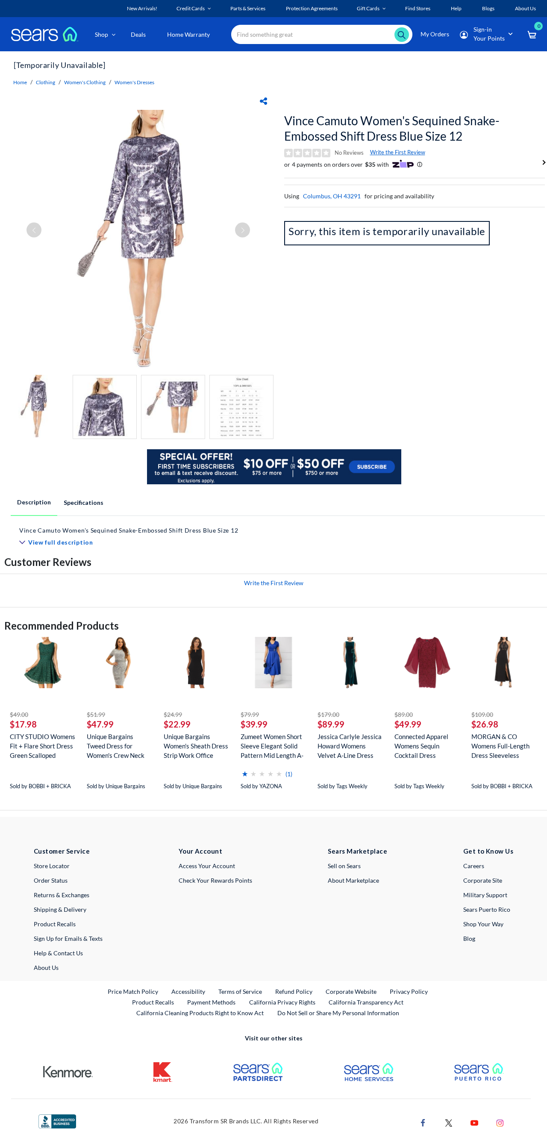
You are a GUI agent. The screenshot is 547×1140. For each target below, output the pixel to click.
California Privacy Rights (282, 1002)
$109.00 (482, 714)
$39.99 (254, 724)
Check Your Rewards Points (215, 880)
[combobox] (321, 34)
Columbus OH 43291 (332, 196)
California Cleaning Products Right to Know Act (200, 1012)
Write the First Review (397, 152)
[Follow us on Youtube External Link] (474, 1121)
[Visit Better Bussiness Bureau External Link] (57, 1120)
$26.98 (484, 724)
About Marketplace (353, 880)
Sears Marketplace (357, 851)
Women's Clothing (85, 82)
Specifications (83, 502)
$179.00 (328, 714)
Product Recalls (55, 924)
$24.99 (173, 714)
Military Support (485, 894)
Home (20, 82)
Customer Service (62, 851)
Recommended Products (61, 625)
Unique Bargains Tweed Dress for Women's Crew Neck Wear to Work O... (115, 746)
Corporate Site (482, 880)
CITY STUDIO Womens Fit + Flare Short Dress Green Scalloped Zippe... (42, 746)
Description (34, 502)
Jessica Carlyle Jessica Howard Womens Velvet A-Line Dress (350, 746)
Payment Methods (211, 1002)
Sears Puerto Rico (486, 909)
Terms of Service (240, 991)
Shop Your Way (483, 924)
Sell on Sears (344, 865)
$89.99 (331, 724)
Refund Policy (293, 991)
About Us (46, 967)
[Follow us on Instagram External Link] (500, 1121)
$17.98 (23, 724)
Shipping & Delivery (60, 909)
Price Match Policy (133, 991)
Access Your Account (207, 865)
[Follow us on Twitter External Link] (448, 1121)
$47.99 (100, 724)
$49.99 (407, 724)
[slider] (262, 770)
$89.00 (403, 714)
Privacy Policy (409, 991)
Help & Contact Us (58, 953)
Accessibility (188, 991)
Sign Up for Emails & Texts (68, 938)
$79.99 (250, 714)
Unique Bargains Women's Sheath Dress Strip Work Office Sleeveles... (196, 746)
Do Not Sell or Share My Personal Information (338, 1012)
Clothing (45, 82)
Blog (469, 938)
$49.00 (19, 714)
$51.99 (96, 714)
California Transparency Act (366, 1002)
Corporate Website (351, 991)
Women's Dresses (134, 82)
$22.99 (177, 724)
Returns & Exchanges (61, 894)
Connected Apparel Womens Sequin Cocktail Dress (421, 746)
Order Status (51, 880)
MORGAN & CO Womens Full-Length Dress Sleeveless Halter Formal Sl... (500, 746)
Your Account (200, 851)
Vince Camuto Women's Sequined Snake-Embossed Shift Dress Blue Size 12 (392, 128)
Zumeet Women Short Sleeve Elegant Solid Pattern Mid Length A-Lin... (272, 746)
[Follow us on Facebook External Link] (423, 1121)
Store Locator (52, 865)
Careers (473, 865)
